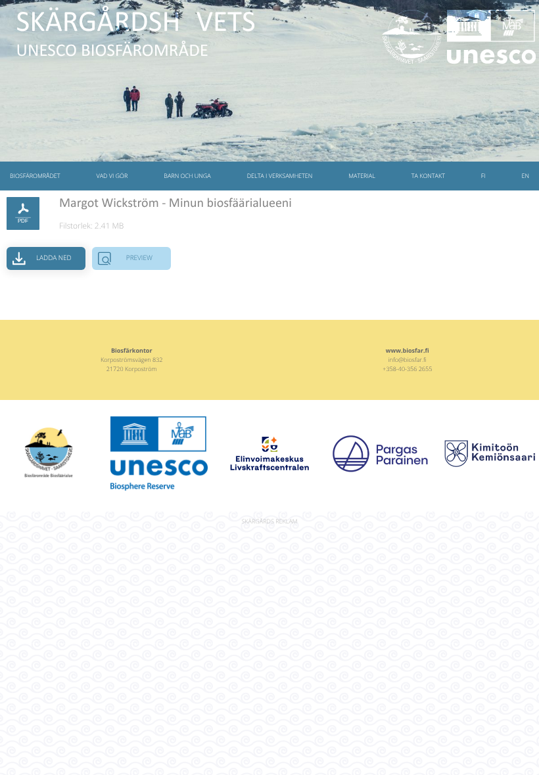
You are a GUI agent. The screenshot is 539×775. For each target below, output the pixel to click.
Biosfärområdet (35, 175)
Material (361, 175)
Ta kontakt (428, 175)
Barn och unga (187, 175)
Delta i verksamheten (280, 175)
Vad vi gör (112, 175)
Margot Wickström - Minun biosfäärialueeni (175, 203)
